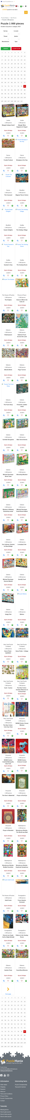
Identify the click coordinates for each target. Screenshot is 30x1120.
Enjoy (22, 609)
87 (21, 90)
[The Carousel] (4, 206)
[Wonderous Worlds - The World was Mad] (17, 841)
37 (15, 67)
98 (5, 97)
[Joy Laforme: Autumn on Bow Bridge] (4, 555)
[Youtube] (5, 1076)
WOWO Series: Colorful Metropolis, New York (8, 761)
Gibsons (8, 330)
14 (18, 56)
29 (15, 63)
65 (2, 82)
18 (5, 60)
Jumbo (8, 120)
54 (18, 75)
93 (15, 93)
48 (24, 71)
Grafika (22, 225)
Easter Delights (8, 230)
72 (24, 82)
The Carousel (8, 195)
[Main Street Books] (17, 450)
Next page (8, 994)
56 (24, 75)
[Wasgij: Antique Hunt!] (4, 136)
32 (24, 63)
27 (8, 63)
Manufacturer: (5, 41)
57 (2, 78)
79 (21, 86)
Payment (2, 1089)
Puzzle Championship (6, 1098)
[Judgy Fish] (4, 625)
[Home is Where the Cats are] (17, 311)
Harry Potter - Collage (22, 651)
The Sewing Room (22, 265)
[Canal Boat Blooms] (17, 981)
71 (21, 82)
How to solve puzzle (5, 1116)
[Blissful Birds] (4, 381)
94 (18, 93)
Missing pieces (4, 1109)
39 (21, 67)
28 (11, 63)
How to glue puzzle (5, 1112)
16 (24, 56)
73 (2, 86)
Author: (16, 36)
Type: (16, 41)
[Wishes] (17, 625)
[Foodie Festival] (4, 171)
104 (25, 97)
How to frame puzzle (6, 1114)
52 (11, 75)
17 (2, 60)
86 (18, 90)
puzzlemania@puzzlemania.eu (8, 1069)
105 (2, 101)
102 (18, 97)
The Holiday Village (22, 230)
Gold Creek (8, 900)
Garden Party (8, 970)
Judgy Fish (8, 614)
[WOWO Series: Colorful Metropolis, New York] (4, 771)
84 (11, 90)
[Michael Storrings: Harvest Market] (4, 590)
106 (5, 101)
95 (21, 93)
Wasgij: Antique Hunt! (8, 125)
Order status (3, 1084)
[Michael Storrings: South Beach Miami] (17, 520)
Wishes (22, 614)
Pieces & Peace (22, 295)
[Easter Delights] (4, 241)
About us (2, 1091)
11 (8, 56)
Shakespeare (8, 334)
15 (21, 56)
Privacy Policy (4, 1096)
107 (9, 101)
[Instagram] (8, 1076)
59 (8, 78)
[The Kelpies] (4, 311)
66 (5, 82)
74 (5, 86)
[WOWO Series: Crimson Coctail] (17, 771)
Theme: (6, 36)
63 (21, 78)
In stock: (16, 31)
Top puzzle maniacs (20, 1087)
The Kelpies (8, 299)
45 (15, 71)
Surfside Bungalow (8, 439)
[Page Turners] (17, 381)
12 (11, 56)
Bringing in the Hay (22, 160)
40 (24, 67)
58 (5, 78)
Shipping (2, 1087)
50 (5, 75)
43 (8, 71)
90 (5, 93)
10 (5, 56)
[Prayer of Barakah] (4, 841)
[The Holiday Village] (17, 241)
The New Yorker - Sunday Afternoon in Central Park (22, 689)
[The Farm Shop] (4, 415)
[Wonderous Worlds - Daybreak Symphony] (17, 876)
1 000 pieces (8, 122)
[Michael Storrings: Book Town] (4, 485)
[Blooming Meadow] (17, 485)
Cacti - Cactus (8, 688)
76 (11, 86)
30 (18, 63)
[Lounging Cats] (17, 555)
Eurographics (22, 895)
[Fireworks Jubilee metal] (17, 415)
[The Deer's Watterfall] (4, 806)
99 (8, 97)
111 (21, 101)
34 (5, 67)
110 (18, 101)
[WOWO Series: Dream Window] (17, 734)
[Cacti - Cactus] (4, 699)
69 (15, 82)
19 (8, 60)
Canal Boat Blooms (22, 970)
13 (15, 56)
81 (2, 90)
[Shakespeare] (4, 346)
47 (21, 71)
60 (11, 78)
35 (8, 67)
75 (8, 86)
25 (2, 63)
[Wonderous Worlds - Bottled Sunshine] (4, 876)
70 (18, 82)
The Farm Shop (8, 404)
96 (24, 93)
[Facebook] (1, 1076)
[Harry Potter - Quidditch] (4, 662)
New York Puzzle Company (8, 645)
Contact (2, 1100)
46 (18, 71)
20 (11, 60)
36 (11, 67)
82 (5, 90)
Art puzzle (22, 718)
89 (2, 93)
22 (18, 60)
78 (18, 86)
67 (8, 82)
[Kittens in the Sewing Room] (17, 946)
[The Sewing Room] (17, 276)
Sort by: (6, 31)
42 (5, 71)
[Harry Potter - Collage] (17, 662)
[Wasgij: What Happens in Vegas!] (17, 136)
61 (15, 78)
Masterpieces (22, 825)
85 (15, 90)
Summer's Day (8, 265)
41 (2, 71)
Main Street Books (22, 439)
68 (11, 82)
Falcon (8, 155)
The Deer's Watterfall (8, 795)
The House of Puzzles (8, 295)
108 (12, 101)
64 (24, 78)
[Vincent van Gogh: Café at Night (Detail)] (4, 946)
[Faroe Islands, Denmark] (17, 911)
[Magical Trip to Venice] (17, 206)
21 (15, 60)
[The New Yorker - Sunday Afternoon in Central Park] (17, 699)
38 (18, 67)
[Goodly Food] (17, 590)
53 (15, 75)
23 (21, 60)
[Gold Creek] (4, 911)
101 (15, 97)
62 (18, 78)
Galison (22, 400)
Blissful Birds (8, 369)
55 (21, 75)
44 (11, 71)
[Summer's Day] (4, 276)
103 (21, 97)
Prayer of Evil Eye (22, 795)
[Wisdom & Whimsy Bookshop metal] (4, 520)
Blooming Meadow (22, 474)
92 (11, 93)
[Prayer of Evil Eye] (17, 806)
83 (8, 90)
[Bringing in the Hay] (17, 171)
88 (24, 90)
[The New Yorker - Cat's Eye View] (4, 736)
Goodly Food (22, 579)
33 (2, 67)
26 (5, 63)
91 (8, 93)
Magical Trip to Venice (22, 195)
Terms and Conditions (6, 1093)
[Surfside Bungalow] (4, 450)
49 (2, 75)
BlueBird (22, 190)
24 (24, 60)
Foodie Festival (8, 160)
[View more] (8, 117)
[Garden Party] (4, 981)
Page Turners (22, 369)
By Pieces (13, 18)
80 (24, 86)
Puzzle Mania (5, 18)
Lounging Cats (22, 544)
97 (2, 97)
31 (21, 63)
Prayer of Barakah (8, 830)
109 (15, 101)
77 (15, 86)
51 (8, 75)
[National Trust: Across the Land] (17, 346)
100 (12, 97)
